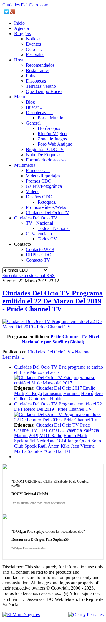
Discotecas (36, 80)
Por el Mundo (50, 117)
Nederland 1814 (51, 440)
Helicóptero (92, 393)
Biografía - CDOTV (45, 149)
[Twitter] (7, 12)
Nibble (56, 398)
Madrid (21, 435)
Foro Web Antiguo (55, 144)
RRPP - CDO (39, 254)
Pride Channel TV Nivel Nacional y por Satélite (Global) (60, 339)
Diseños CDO (39, 196)
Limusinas (52, 393)
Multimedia (24, 165)
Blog (30, 101)
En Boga (33, 393)
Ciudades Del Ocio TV (47, 212)
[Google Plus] (13, 12)
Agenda (21, 28)
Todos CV (47, 238)
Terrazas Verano (41, 86)
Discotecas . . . (39, 112)
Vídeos (32, 191)
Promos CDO (39, 180)
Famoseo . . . (38, 170)
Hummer (71, 393)
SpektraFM (24, 440)
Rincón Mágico (52, 133)
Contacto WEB (40, 249)
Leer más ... (13, 357)
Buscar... (34, 107)
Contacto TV (38, 259)
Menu (19, 96)
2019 (33, 435)
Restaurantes (37, 70)
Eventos (33, 44)
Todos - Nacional (54, 228)
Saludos (35, 451)
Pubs (30, 75)
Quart (85, 440)
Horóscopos (49, 128)
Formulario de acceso (46, 159)
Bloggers (22, 33)
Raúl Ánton (48, 446)
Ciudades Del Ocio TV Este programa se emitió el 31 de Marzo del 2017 (58, 370)
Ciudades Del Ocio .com (25, 4)
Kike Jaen (70, 446)
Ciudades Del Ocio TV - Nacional (60, 351)
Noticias (33, 38)
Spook (30, 446)
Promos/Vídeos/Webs (46, 207)
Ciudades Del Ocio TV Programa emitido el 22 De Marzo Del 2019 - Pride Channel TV (52, 301)
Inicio (19, 22)
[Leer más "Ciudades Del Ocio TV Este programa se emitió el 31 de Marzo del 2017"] (59, 382)
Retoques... (48, 202)
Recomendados (40, 65)
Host (18, 59)
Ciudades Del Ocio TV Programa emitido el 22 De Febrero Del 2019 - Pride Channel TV (58, 406)
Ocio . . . (34, 49)
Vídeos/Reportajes (43, 175)
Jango (72, 440)
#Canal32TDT (57, 451)
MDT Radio (50, 435)
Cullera (21, 398)
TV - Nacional (39, 223)
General (33, 123)
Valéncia (91, 430)
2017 (77, 388)
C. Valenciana (39, 233)
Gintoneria (39, 398)
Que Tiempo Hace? (44, 91)
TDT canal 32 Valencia (60, 430)
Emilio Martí (75, 435)
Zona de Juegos (52, 138)
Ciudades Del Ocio (53, 388)
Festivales (35, 54)
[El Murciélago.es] (21, 614)
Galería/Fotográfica (44, 186)
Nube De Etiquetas (43, 154)
